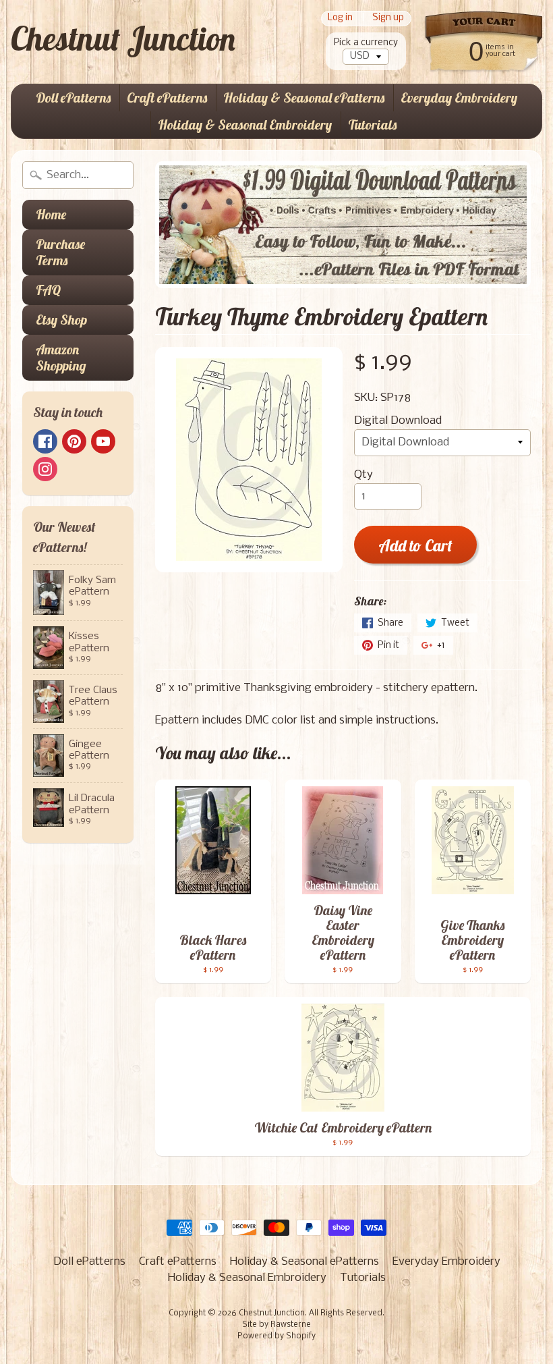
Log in (340, 18)
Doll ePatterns (73, 97)
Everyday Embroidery (459, 97)
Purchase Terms (60, 252)
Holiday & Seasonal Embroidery (245, 124)
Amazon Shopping (61, 357)
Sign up (388, 18)
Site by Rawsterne (276, 1325)
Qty (363, 474)
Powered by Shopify (276, 1336)
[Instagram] (45, 469)
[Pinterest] (74, 441)
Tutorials (372, 124)
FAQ (48, 289)
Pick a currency (366, 43)
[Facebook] (45, 441)
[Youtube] (103, 441)
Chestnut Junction (123, 38)
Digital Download (398, 420)
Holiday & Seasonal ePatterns (303, 97)
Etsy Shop (61, 319)
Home (51, 214)
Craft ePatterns (167, 97)
